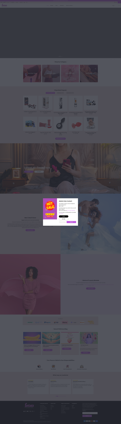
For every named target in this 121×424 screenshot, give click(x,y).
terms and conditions (71, 210)
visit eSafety (61, 213)
